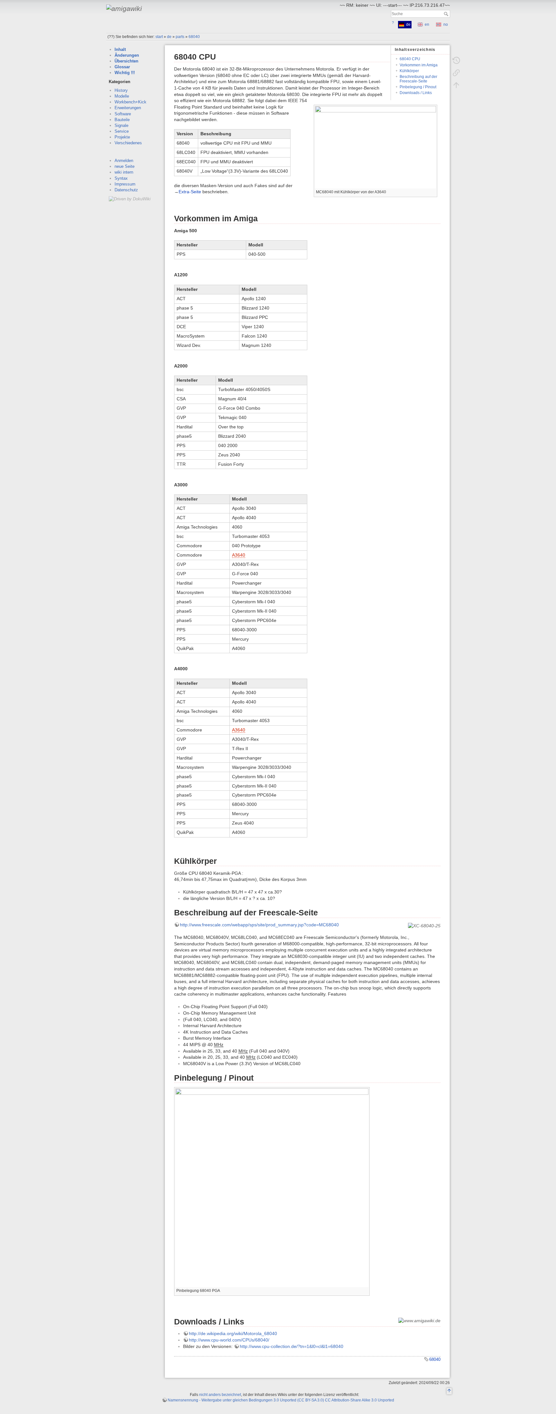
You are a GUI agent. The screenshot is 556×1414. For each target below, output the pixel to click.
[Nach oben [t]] (456, 85)
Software (123, 113)
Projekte (122, 137)
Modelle (122, 96)
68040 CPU (410, 59)
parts (180, 36)
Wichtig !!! (125, 72)
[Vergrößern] (365, 1290)
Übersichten (126, 61)
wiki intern (124, 172)
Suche (447, 14)
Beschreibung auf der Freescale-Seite (418, 78)
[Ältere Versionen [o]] (456, 60)
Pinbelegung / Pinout (418, 87)
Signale (121, 125)
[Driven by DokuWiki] (130, 198)
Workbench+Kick (130, 102)
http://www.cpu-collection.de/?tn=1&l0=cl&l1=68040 (291, 1346)
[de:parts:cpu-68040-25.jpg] (375, 146)
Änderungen (127, 55)
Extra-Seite (190, 191)
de (169, 36)
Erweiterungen (128, 107)
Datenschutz (126, 189)
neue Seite (124, 166)
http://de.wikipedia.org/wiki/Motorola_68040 (233, 1333)
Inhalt (120, 49)
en (427, 24)
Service (122, 131)
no (445, 24)
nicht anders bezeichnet (220, 1394)
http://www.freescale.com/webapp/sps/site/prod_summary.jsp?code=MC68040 (259, 924)
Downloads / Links (416, 93)
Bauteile (122, 119)
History (121, 90)
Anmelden (124, 160)
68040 (194, 36)
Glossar (122, 66)
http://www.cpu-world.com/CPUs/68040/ (229, 1339)
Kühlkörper (409, 71)
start (159, 36)
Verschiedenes (128, 142)
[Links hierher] (456, 73)
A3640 (238, 555)
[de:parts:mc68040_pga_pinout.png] (271, 1187)
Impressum (125, 184)
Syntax (121, 178)
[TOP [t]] (449, 1391)
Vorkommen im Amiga (419, 65)
